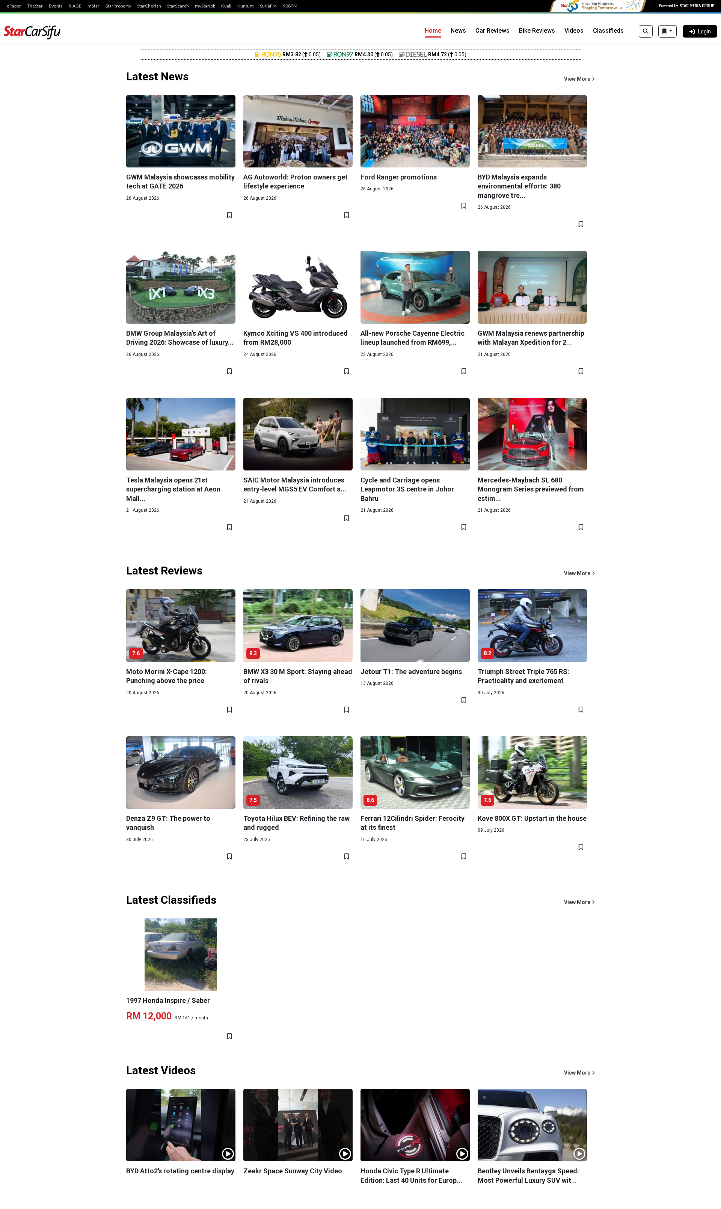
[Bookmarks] (667, 31)
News (458, 30)
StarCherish (149, 6)
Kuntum (245, 6)
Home (433, 30)
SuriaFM (268, 6)
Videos (574, 30)
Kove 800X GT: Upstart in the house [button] (532, 818)
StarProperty (118, 6)
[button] (579, 79)
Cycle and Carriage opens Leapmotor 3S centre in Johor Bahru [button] (407, 489)
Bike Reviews (537, 30)
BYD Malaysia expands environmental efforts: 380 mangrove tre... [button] (519, 186)
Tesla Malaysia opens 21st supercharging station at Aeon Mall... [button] (173, 489)
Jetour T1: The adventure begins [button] (411, 671)
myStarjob (205, 6)
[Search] (646, 31)
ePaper (14, 6)
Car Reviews (492, 30)
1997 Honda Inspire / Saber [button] (168, 1000)
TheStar (35, 6)
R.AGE (75, 6)
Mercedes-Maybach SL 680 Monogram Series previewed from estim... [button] (531, 489)
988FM (290, 6)
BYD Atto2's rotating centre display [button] (180, 1171)
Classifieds (608, 30)
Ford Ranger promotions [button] (398, 177)
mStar (93, 6)
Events (56, 6)
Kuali (226, 6)
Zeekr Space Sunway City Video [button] (292, 1171)
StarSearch (178, 6)
